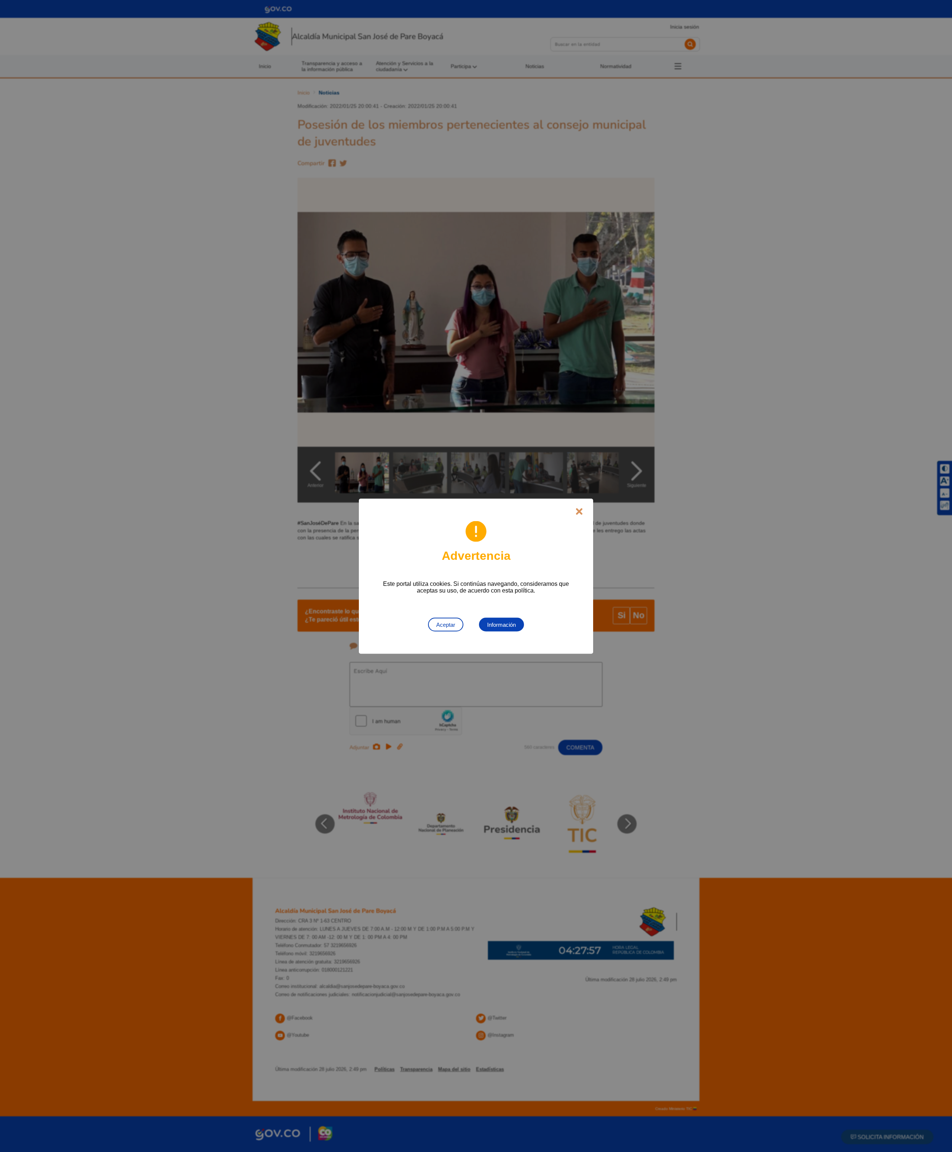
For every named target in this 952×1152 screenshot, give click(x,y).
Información (501, 624)
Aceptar (445, 624)
